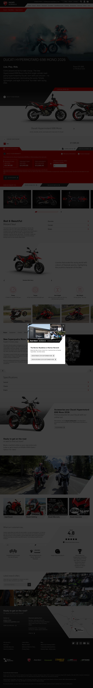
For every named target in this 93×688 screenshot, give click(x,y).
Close (63, 326)
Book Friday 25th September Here (42, 355)
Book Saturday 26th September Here (43, 359)
